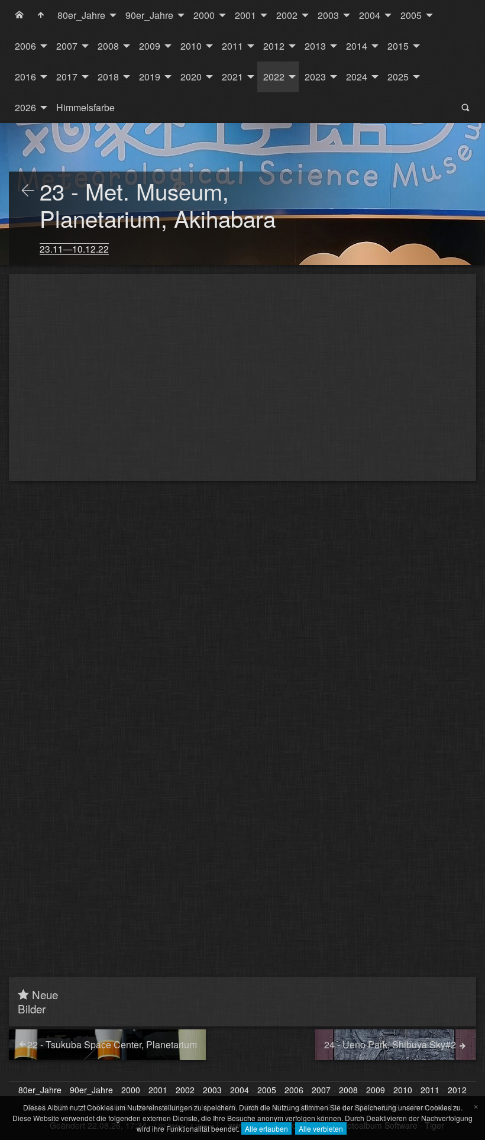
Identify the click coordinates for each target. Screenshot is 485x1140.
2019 (149, 76)
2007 (66, 46)
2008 (108, 46)
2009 (149, 46)
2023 (315, 76)
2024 (356, 76)
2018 (108, 76)
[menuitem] (19, 15)
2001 (245, 15)
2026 (25, 107)
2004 (369, 15)
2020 (191, 76)
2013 (315, 46)
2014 (356, 46)
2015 (398, 46)
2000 (204, 15)
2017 (66, 76)
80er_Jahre (81, 15)
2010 (191, 46)
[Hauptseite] (40, 15)
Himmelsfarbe (85, 107)
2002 (287, 15)
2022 (273, 76)
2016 (25, 76)
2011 (232, 46)
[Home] (19, 15)
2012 (273, 46)
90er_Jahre (149, 15)
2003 (328, 15)
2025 (398, 76)
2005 (411, 15)
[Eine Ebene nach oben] (28, 191)
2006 (25, 46)
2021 (232, 76)
